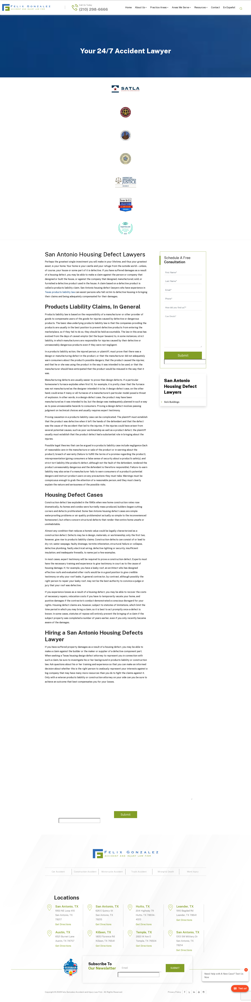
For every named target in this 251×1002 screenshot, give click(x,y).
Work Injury (192, 871)
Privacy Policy (174, 992)
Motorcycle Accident (112, 871)
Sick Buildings (171, 402)
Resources (200, 7)
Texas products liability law (60, 292)
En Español (229, 7)
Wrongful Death (166, 871)
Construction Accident (85, 871)
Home (128, 7)
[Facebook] (184, 992)
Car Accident (58, 871)
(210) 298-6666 (93, 9)
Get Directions (63, 924)
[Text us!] (240, 989)
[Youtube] (199, 992)
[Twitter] (189, 992)
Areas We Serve (180, 7)
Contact (215, 7)
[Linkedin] (194, 992)
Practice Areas (158, 7)
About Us (140, 7)
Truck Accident (139, 871)
